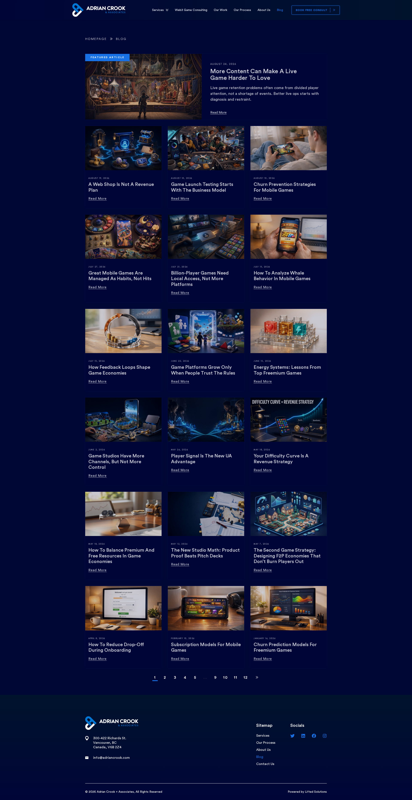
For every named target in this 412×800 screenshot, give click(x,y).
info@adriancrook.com (111, 757)
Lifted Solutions (316, 791)
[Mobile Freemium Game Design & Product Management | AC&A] (98, 9)
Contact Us (265, 764)
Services (158, 10)
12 (246, 677)
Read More (218, 112)
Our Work (220, 10)
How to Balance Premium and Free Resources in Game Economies (121, 556)
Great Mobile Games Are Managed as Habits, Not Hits (119, 276)
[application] (167, 10)
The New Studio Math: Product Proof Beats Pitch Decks (205, 553)
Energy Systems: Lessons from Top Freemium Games (287, 370)
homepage (96, 39)
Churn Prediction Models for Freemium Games (285, 647)
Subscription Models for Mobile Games (206, 647)
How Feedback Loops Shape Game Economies (119, 370)
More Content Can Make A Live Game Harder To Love (253, 74)
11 (236, 677)
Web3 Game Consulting (191, 10)
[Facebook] (314, 736)
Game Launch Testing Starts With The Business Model (202, 187)
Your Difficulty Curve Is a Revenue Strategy (281, 459)
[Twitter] (292, 736)
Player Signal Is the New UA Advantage (201, 459)
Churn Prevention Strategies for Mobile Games (285, 187)
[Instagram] (325, 736)
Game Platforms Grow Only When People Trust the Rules (203, 370)
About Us (264, 10)
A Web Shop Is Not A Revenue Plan (121, 187)
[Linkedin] (303, 736)
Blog (280, 10)
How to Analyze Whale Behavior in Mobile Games (282, 276)
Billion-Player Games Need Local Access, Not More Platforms (200, 279)
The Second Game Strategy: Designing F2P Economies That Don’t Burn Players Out (287, 556)
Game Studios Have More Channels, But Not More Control (116, 462)
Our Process (242, 10)
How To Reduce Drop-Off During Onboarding (116, 647)
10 (225, 677)
